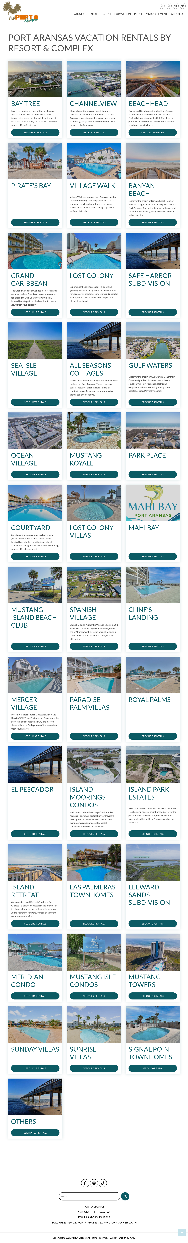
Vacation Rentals (86, 14)
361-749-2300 (106, 1222)
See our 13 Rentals (35, 222)
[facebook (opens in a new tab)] (85, 1183)
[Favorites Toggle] (183, 6)
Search (64, 1196)
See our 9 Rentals (153, 222)
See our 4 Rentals (35, 556)
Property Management (150, 14)
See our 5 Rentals (94, 474)
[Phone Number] (169, 6)
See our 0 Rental (152, 1068)
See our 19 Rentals (94, 132)
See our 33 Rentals (35, 1132)
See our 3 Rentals (153, 646)
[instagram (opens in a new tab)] (94, 1183)
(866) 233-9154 (75, 1222)
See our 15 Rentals (152, 132)
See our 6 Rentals (94, 402)
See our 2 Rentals (35, 833)
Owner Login (127, 1222)
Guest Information (117, 14)
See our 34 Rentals (35, 132)
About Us (177, 14)
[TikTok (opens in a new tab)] (103, 1183)
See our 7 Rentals (153, 312)
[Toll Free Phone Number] (161, 6)
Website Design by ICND (123, 1237)
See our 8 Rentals (94, 312)
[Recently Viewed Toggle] (176, 6)
